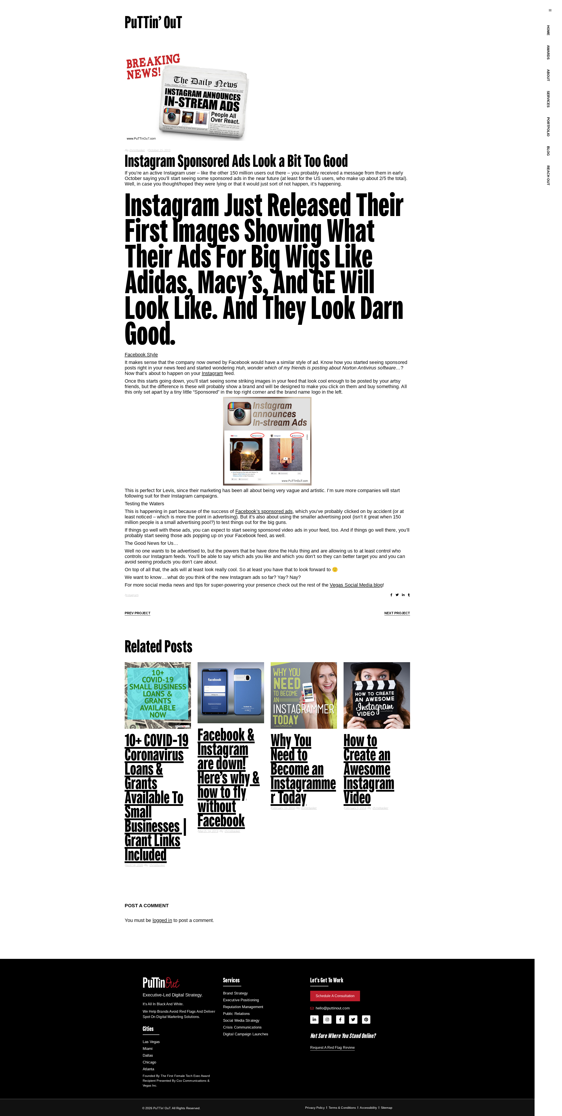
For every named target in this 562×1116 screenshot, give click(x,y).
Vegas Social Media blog (356, 585)
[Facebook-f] (340, 1019)
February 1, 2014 (355, 808)
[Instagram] (327, 1019)
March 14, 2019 (208, 831)
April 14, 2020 (134, 865)
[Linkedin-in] (314, 1019)
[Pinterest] (366, 1019)
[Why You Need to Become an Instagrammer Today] (304, 695)
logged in (162, 920)
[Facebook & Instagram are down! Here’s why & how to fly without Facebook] (231, 692)
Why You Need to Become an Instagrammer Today (303, 768)
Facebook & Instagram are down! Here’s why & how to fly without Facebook (229, 777)
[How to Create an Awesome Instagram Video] (377, 695)
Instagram (212, 373)
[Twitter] (353, 1019)
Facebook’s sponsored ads (264, 511)
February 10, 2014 (283, 808)
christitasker (137, 150)
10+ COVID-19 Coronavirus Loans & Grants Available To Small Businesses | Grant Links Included (157, 797)
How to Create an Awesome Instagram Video (369, 768)
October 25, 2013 (159, 150)
